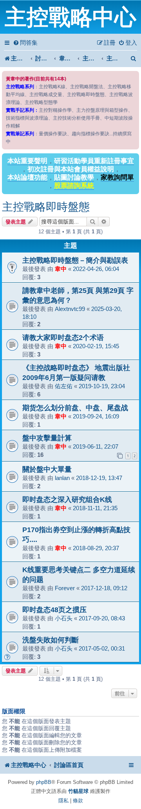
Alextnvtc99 (70, 308)
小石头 (63, 618)
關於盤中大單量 (47, 469)
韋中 (61, 268)
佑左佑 (63, 386)
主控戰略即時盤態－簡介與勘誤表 (75, 260)
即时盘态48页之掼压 (54, 609)
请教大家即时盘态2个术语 (63, 337)
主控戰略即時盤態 (46, 207)
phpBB (43, 782)
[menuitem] (25, 42)
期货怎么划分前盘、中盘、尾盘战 (75, 408)
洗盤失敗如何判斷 (50, 640)
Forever (65, 588)
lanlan (62, 477)
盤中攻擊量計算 (47, 438)
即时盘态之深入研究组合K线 (67, 499)
